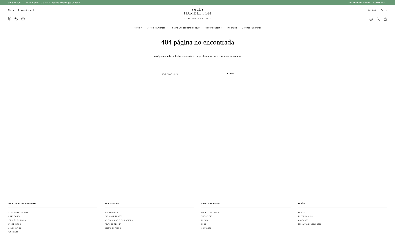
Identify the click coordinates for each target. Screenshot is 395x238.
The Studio (206, 216)
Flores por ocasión (18, 212)
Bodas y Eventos (210, 212)
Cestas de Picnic (113, 228)
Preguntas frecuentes (309, 224)
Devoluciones (305, 216)
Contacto (372, 10)
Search (231, 74)
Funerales (13, 232)
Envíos (384, 10)
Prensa (205, 220)
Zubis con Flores (113, 216)
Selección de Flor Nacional (119, 220)
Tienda (11, 10)
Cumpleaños (14, 216)
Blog (203, 224)
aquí (210, 56)
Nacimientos (14, 224)
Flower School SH (26, 10)
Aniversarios (14, 228)
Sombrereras (111, 212)
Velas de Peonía (113, 224)
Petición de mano (17, 220)
